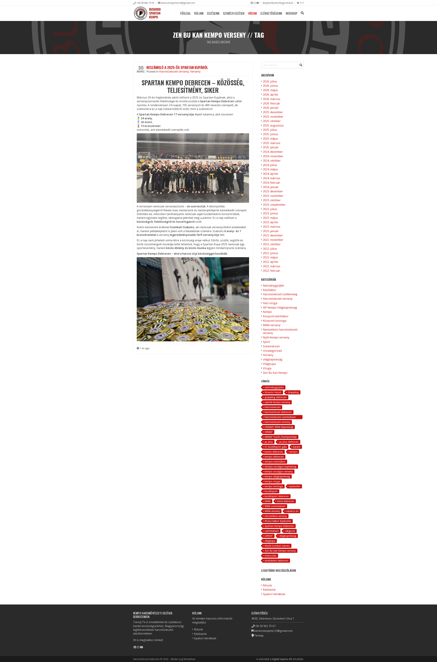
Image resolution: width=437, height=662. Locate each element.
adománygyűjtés (274, 387)
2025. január (271, 147)
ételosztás (270, 555)
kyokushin (294, 486)
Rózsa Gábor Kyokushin (278, 521)
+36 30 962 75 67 (145, 2)
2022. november (273, 240)
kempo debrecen (274, 456)
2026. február (271, 103)
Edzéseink (213, 13)
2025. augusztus (273, 125)
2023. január (271, 231)
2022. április (270, 262)
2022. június (270, 253)
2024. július (270, 165)
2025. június (270, 134)
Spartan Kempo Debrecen (279, 526)
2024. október (272, 160)
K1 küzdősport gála (276, 446)
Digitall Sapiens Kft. (282, 659)
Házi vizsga (270, 303)
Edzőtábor (269, 290)
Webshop (291, 13)
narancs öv (292, 511)
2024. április (270, 174)
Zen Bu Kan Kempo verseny (280, 550)
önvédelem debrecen (276, 560)
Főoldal (185, 13)
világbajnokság (272, 359)
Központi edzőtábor (275, 316)
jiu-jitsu (269, 441)
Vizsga (267, 368)
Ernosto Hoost (273, 392)
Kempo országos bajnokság (280, 466)
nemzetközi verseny (276, 516)
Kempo (267, 312)
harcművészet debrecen (278, 412)
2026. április (270, 94)
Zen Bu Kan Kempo (275, 373)
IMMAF (269, 431)
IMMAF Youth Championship (281, 436)
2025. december (273, 112)
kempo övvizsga (274, 486)
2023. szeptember (274, 205)
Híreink (252, 13)
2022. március (271, 266)
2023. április (270, 222)
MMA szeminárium (275, 506)
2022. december (273, 235)
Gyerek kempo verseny (277, 402)
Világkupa (269, 364)
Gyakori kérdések (274, 594)
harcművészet (272, 407)
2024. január (271, 187)
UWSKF (269, 535)
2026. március (271, 99)
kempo (293, 451)
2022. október (272, 244)
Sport (266, 342)
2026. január (271, 108)
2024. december (273, 152)
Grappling (293, 392)
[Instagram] (255, 3)
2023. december (273, 191)
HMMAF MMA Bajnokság (279, 427)
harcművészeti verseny (277, 422)
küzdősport (271, 491)
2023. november (273, 196)
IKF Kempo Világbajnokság (280, 307)
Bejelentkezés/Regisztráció (278, 2)
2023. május (270, 218)
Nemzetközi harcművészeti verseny (280, 331)
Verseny (195, 71)
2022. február (271, 271)
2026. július (270, 81)
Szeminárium (271, 346)
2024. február (271, 182)
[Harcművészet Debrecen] (147, 13)
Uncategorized (272, 351)
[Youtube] (257, 3)
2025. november (273, 116)
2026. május (270, 90)
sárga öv (290, 530)
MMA (268, 501)
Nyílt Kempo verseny (276, 337)
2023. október (272, 200)
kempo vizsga (272, 481)
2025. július (270, 130)
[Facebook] (252, 3)
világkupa (270, 540)
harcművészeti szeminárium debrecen (280, 417)
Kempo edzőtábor (275, 461)
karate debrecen (274, 451)
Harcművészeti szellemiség (280, 294)
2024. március (271, 178)
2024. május (270, 169)
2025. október (272, 121)
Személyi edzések (234, 13)
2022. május (270, 257)
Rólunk (199, 13)
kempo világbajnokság (277, 476)
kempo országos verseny (279, 471)
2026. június (270, 86)
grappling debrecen (276, 397)
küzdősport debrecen (277, 496)
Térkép (259, 635)
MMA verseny (271, 325)
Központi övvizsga (274, 321)
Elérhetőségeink (271, 13)
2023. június (270, 213)
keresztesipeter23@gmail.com (178, 2)
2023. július (270, 209)
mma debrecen (285, 501)
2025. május (270, 138)
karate (296, 446)
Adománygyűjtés (273, 285)
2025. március (271, 143)
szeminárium (272, 530)
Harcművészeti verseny (174, 71)
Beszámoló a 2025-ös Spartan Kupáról (177, 67)
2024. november (273, 156)
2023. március (271, 227)
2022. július (270, 249)
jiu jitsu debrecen (289, 441)
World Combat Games (277, 545)
